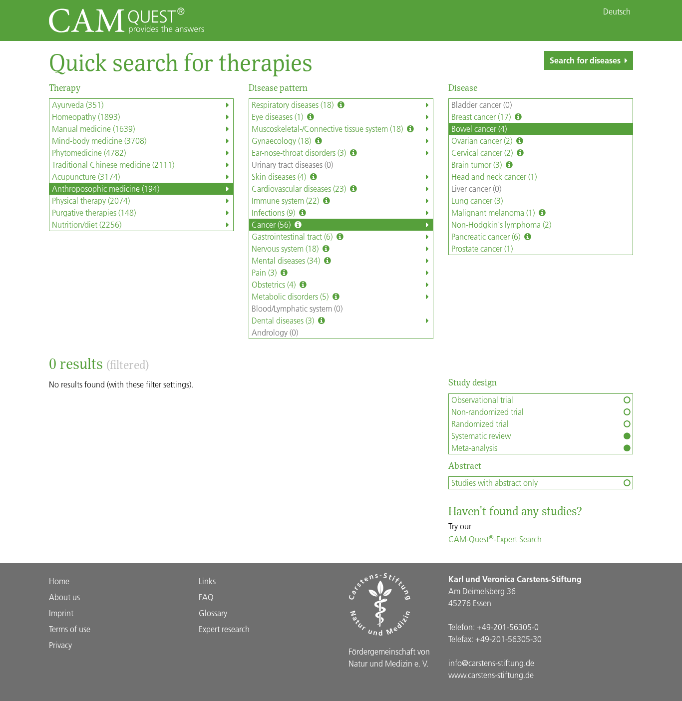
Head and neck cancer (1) (494, 176)
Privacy (60, 645)
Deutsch (617, 11)
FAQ (206, 597)
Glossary (213, 613)
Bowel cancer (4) (479, 128)
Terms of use (69, 629)
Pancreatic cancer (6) (486, 236)
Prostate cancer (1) (482, 248)
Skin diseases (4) (280, 176)
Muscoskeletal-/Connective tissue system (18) (328, 128)
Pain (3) (265, 272)
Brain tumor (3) (477, 164)
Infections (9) (274, 212)
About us (64, 597)
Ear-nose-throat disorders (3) (300, 152)
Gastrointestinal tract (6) (293, 236)
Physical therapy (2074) (91, 200)
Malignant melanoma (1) (494, 212)
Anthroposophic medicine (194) (105, 188)
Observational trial (482, 399)
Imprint (61, 613)
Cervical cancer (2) (483, 152)
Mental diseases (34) (287, 260)
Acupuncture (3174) (86, 176)
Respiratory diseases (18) (294, 104)
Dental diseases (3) (284, 320)
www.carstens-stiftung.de (491, 675)
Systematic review (481, 435)
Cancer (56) (272, 224)
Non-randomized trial (487, 411)
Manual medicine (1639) (93, 128)
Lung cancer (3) (477, 200)
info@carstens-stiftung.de (491, 663)
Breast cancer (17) (482, 116)
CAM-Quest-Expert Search (495, 539)
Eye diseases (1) (278, 116)
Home (59, 581)
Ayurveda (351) (77, 104)
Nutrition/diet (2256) (86, 224)
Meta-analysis (474, 447)
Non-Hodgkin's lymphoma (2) (501, 224)
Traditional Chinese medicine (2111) (113, 164)
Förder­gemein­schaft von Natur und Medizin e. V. (389, 657)
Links (207, 581)
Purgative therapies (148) (94, 212)
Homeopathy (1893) (86, 116)
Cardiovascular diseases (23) (300, 188)
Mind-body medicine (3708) (99, 140)
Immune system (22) (286, 200)
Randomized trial (480, 423)
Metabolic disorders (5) (291, 296)
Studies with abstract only (494, 482)
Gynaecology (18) (282, 140)
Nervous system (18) (286, 248)
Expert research (224, 629)
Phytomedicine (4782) (89, 152)
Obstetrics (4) (275, 284)
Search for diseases (585, 60)
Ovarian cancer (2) (482, 140)
